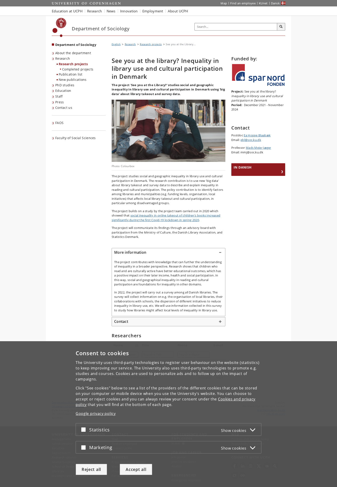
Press (59, 102)
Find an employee (243, 3)
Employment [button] (152, 11)
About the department (73, 53)
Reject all (91, 469)
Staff (59, 96)
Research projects (73, 64)
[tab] (168, 252)
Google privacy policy (96, 413)
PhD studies (64, 85)
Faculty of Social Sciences (75, 138)
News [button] (111, 11)
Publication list (71, 74)
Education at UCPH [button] (67, 11)
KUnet (263, 3)
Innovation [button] (129, 11)
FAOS (59, 123)
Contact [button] (121, 321)
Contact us (63, 107)
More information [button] (130, 252)
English (116, 44)
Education (63, 90)
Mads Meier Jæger (258, 148)
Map (224, 3)
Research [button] (94, 11)
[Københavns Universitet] (59, 27)
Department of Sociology (75, 44)
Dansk (275, 3)
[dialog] (168, 414)
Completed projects (77, 69)
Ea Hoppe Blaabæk (257, 135)
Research (62, 58)
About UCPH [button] (178, 11)
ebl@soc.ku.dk (250, 140)
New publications (73, 79)
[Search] (281, 27)
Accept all (136, 469)
